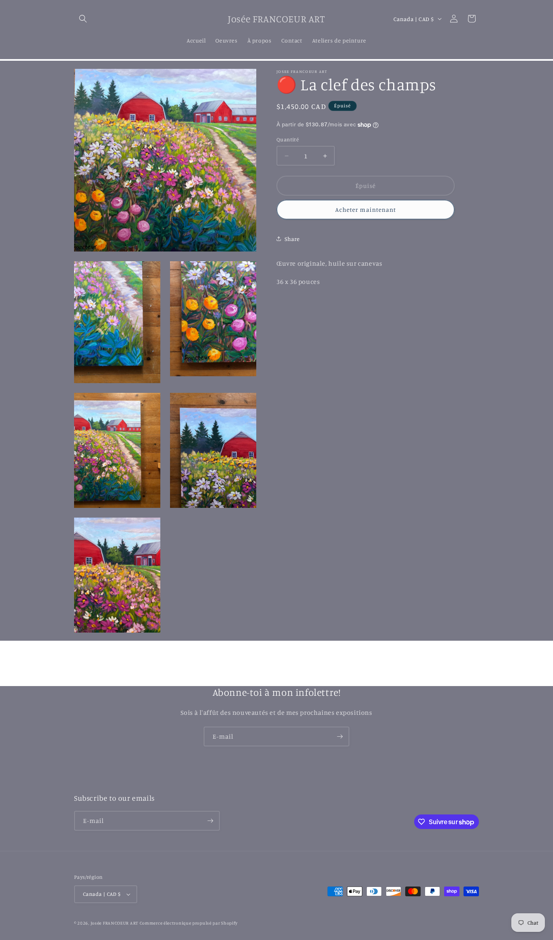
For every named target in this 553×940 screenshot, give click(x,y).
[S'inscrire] (340, 736)
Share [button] (292, 238)
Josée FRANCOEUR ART (115, 923)
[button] (83, 19)
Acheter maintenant (365, 209)
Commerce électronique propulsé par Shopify (189, 923)
